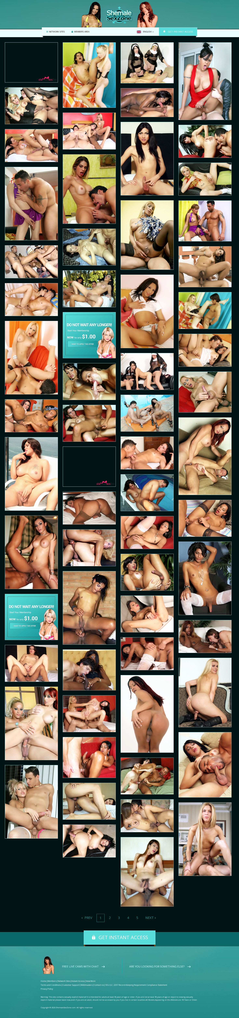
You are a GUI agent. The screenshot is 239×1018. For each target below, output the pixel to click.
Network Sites (57, 32)
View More (90, 981)
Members (52, 981)
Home (43, 981)
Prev (88, 917)
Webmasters (87, 985)
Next (149, 917)
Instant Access (78, 981)
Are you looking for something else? (157, 966)
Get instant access (180, 31)
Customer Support (71, 985)
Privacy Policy (47, 989)
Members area (81, 32)
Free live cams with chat (80, 966)
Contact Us (99, 985)
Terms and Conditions (51, 985)
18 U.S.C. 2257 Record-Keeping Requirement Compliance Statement (136, 985)
